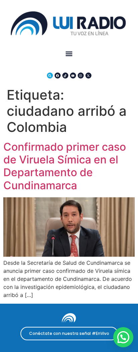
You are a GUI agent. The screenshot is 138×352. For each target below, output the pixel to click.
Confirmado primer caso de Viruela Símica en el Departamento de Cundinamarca (64, 166)
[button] (69, 53)
